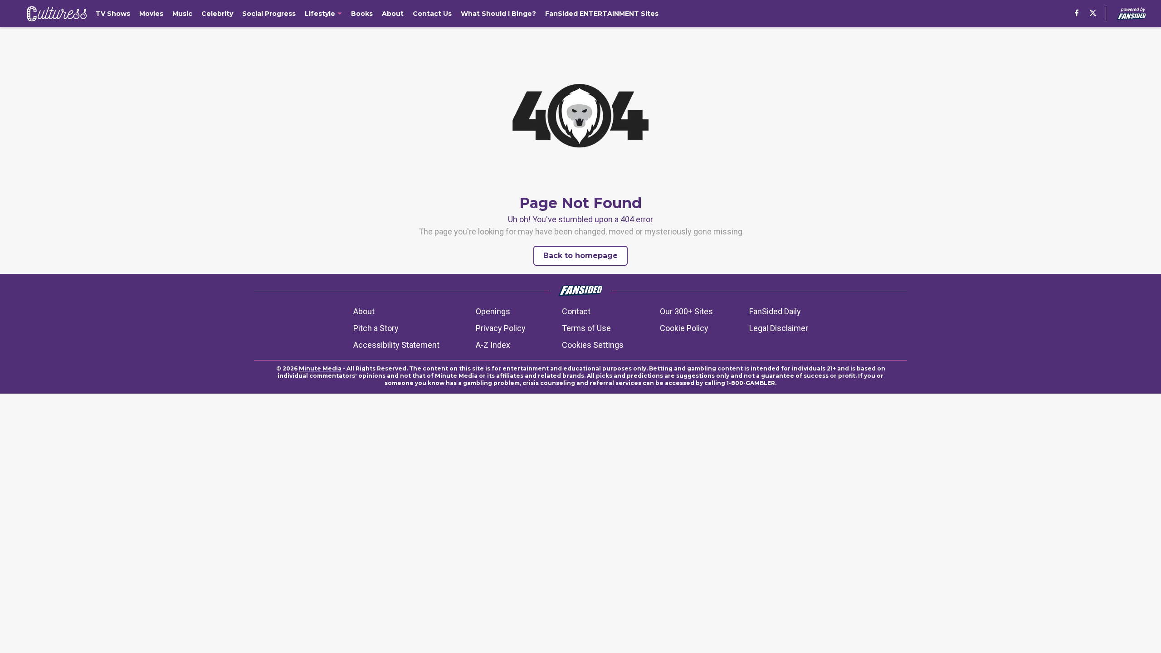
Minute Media (320, 368)
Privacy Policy (501, 328)
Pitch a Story (376, 328)
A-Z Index (493, 345)
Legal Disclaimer (778, 328)
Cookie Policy (684, 328)
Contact (576, 311)
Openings (493, 311)
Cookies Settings (593, 345)
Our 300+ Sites (686, 311)
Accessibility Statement (396, 345)
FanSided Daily (775, 311)
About (364, 311)
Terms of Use (586, 328)
